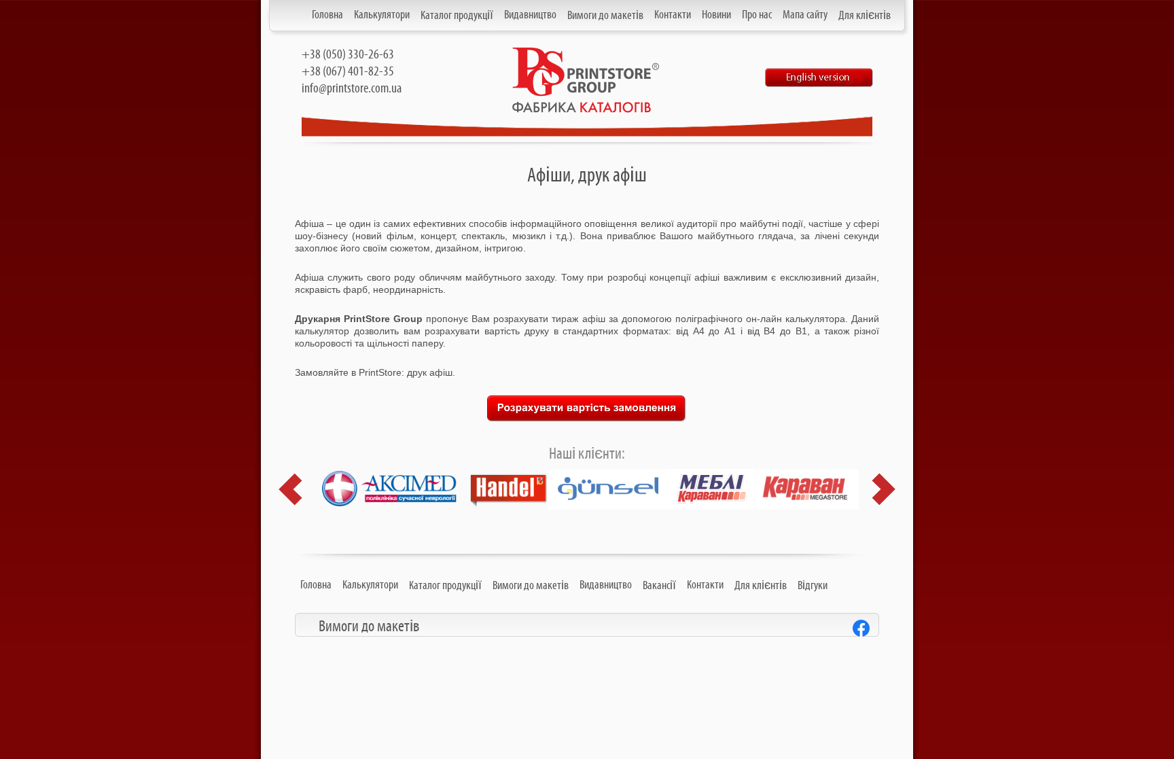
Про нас (757, 15)
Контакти (672, 15)
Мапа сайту (805, 15)
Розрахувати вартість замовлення (587, 408)
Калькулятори (382, 15)
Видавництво (530, 15)
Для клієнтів (864, 15)
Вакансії (659, 586)
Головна (327, 15)
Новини (716, 15)
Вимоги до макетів (605, 15)
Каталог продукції (457, 15)
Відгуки (813, 586)
